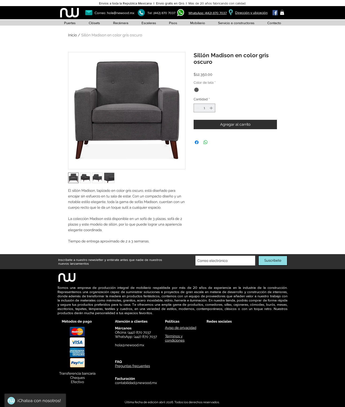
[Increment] (212, 108)
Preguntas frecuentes (132, 366)
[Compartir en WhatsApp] (205, 142)
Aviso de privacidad (180, 328)
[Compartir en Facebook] (196, 142)
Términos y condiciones (174, 338)
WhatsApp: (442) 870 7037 (207, 13)
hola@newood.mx (120, 13)
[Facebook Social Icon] (275, 12)
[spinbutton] (204, 108)
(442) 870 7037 (164, 13)
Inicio (72, 35)
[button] (282, 12)
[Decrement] (197, 108)
